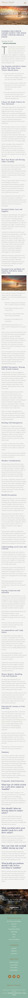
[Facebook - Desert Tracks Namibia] (14, 976)
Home (14, 934)
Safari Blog (14, 931)
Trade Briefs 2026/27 (14, 929)
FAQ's (14, 937)
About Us (14, 924)
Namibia (14, 948)
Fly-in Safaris (14, 967)
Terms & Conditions (14, 939)
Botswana (14, 951)
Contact (14, 926)
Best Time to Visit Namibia (14, 921)
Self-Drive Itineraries (9, 43)
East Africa (14, 953)
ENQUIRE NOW (14, 907)
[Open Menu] (24, 3)
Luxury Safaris (14, 965)
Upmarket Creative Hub (14, 993)
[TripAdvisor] (18, 976)
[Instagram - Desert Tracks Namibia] (9, 976)
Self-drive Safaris (14, 962)
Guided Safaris (14, 970)
